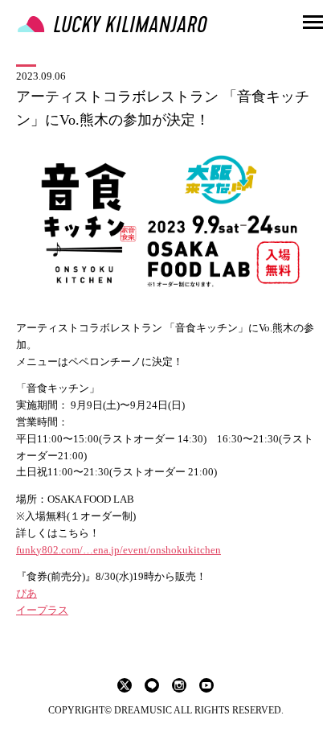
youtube (206, 685)
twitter (124, 685)
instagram (179, 685)
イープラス (42, 610)
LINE (152, 685)
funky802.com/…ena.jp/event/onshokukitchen (118, 550)
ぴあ (26, 593)
